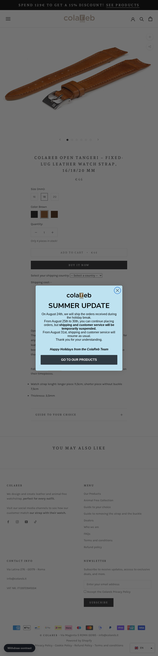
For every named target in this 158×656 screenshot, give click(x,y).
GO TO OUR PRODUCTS (79, 359)
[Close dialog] (117, 290)
